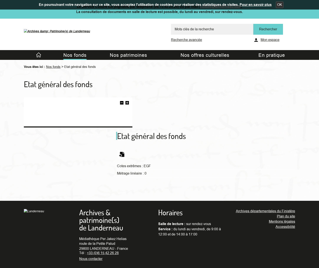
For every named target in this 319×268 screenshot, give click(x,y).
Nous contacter (90, 259)
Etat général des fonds (80, 67)
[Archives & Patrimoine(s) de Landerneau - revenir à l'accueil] (57, 30)
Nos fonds (53, 67)
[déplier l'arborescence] (127, 103)
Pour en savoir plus (256, 4)
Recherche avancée (186, 40)
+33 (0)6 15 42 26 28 (103, 253)
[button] (279, 5)
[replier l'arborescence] (121, 103)
